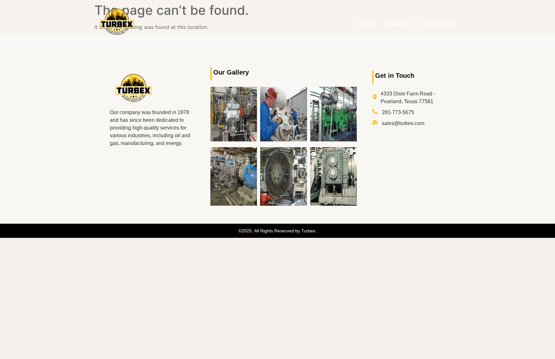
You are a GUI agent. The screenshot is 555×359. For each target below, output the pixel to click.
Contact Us (439, 23)
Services (398, 23)
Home (366, 23)
